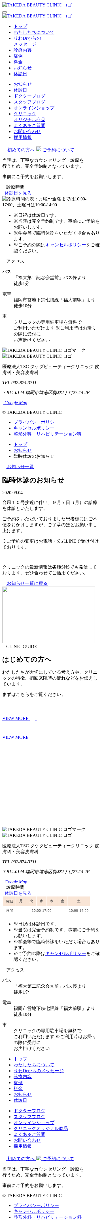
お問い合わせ (27, 131)
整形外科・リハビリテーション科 (48, 434)
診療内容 (23, 50)
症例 (18, 56)
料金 (18, 61)
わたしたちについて (34, 32)
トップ (20, 26)
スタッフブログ (29, 101)
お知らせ (23, 67)
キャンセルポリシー (65, 244)
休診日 (20, 73)
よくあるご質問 (29, 125)
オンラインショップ (34, 107)
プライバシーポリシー (36, 422)
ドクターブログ (29, 96)
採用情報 (23, 137)
